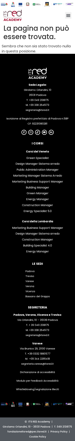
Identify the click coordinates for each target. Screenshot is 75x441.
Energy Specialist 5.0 (38, 211)
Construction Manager (37, 205)
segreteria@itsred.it (37, 110)
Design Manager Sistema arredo (38, 164)
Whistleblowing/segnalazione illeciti (37, 389)
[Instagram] (30, 132)
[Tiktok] (37, 132)
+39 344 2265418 (39, 358)
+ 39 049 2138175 (39, 325)
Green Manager (37, 193)
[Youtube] (44, 132)
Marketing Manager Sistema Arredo (37, 176)
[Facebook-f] (24, 132)
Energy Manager (37, 199)
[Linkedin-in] (51, 132)
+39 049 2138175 (39, 100)
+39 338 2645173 (39, 105)
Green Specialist (37, 158)
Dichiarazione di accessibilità (37, 372)
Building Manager (37, 187)
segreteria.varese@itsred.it (37, 364)
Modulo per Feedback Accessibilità (37, 380)
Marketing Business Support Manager (37, 182)
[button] (68, 15)
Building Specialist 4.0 (37, 245)
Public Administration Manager (38, 170)
